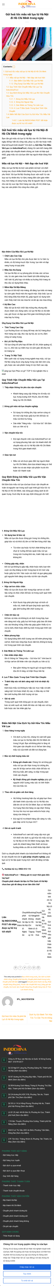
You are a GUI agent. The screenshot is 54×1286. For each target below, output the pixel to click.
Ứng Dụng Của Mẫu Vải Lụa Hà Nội (26, 84)
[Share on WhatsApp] (16, 968)
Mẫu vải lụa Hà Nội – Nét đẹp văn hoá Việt (25, 78)
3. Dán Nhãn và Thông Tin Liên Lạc (26, 105)
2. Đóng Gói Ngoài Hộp (21, 102)
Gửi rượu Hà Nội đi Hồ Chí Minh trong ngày (44, 924)
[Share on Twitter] (25, 968)
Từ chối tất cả (27, 1281)
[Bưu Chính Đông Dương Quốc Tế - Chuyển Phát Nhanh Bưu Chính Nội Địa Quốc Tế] (27, 4)
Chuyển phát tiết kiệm (10, 982)
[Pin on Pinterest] (34, 968)
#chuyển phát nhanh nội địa (37, 982)
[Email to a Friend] (29, 968)
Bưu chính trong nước (29, 977)
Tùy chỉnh (27, 1274)
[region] (27, 1263)
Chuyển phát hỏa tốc (20, 979)
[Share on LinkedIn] (38, 968)
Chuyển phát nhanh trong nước (39, 979)
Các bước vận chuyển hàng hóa (20, 987)
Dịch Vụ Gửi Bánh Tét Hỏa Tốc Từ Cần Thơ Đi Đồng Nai (40, 1017)
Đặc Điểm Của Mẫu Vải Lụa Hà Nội (26, 81)
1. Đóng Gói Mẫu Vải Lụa (22, 99)
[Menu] (3, 4)
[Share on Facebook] (20, 968)
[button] (14, 67)
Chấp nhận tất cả (27, 1267)
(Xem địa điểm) (20, 1071)
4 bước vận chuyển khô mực (31, 984)
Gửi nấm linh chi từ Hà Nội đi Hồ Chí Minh (49, 903)
